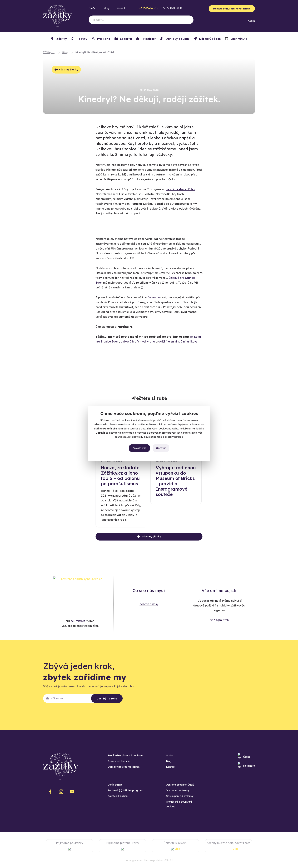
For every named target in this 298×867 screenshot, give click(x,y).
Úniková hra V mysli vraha (138, 341)
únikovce (154, 297)
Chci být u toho (107, 698)
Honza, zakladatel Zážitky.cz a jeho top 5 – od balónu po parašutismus (121, 475)
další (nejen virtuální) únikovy (177, 341)
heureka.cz (78, 621)
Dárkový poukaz (177, 38)
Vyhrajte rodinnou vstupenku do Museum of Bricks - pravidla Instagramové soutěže (176, 481)
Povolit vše (139, 448)
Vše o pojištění (219, 620)
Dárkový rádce (209, 38)
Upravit (161, 448)
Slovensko (249, 765)
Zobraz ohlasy (149, 604)
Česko (246, 756)
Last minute (238, 38)
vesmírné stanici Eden (180, 189)
